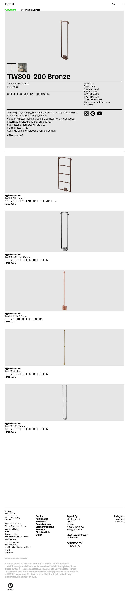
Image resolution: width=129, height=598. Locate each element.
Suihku (39, 516)
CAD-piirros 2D (91, 94)
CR (6, 201)
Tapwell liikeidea (13, 523)
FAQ (7, 531)
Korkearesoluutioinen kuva (97, 102)
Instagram (119, 516)
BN (54, 201)
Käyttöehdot (11, 544)
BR (29, 201)
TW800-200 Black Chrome (18, 257)
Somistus (40, 529)
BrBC (47, 201)
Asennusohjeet (91, 89)
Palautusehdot (12, 542)
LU (18, 201)
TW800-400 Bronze (14, 198)
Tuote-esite (89, 86)
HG (40, 201)
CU (23, 201)
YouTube (120, 519)
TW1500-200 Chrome (15, 426)
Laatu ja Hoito (12, 529)
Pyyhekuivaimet (32, 10)
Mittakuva (89, 83)
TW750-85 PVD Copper (16, 316)
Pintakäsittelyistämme (16, 526)
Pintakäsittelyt (43, 532)
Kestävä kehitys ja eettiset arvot (18, 548)
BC (34, 201)
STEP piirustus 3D (93, 99)
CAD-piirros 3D (91, 97)
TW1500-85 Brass (13, 371)
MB (12, 201)
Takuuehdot (11, 539)
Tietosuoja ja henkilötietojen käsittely (16, 535)
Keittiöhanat (42, 519)
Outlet (39, 535)
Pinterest (119, 522)
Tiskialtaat (41, 521)
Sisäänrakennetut (45, 527)
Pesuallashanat (44, 524)
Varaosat (88, 104)
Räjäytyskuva (91, 91)
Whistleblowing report (12, 518)
